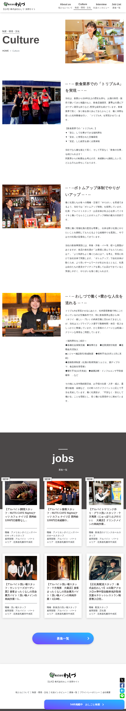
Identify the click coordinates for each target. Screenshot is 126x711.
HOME (5, 51)
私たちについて (23, 692)
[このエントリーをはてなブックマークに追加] (122, 690)
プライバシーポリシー (90, 692)
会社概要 (106, 692)
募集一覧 (73, 692)
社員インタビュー (59, 692)
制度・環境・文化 (40, 692)
